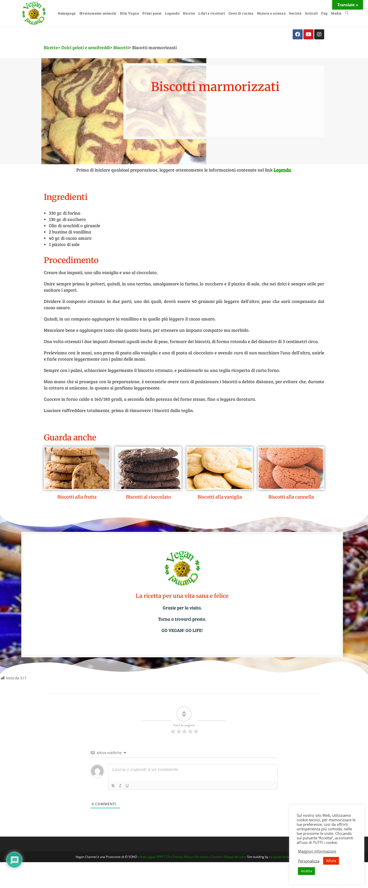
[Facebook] (298, 34)
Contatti (216, 857)
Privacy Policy (182, 857)
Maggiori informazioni (317, 851)
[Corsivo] (120, 786)
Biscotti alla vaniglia (220, 497)
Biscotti (121, 47)
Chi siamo (201, 857)
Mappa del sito (234, 857)
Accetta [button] (306, 871)
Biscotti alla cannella (291, 497)
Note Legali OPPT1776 (154, 857)
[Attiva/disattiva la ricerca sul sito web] (346, 13)
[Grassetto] (113, 786)
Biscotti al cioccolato (148, 497)
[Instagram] (319, 34)
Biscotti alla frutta (77, 497)
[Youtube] (308, 34)
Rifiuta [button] (331, 860)
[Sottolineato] (127, 786)
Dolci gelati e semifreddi (85, 47)
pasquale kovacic (281, 857)
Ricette (51, 47)
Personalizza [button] (308, 861)
